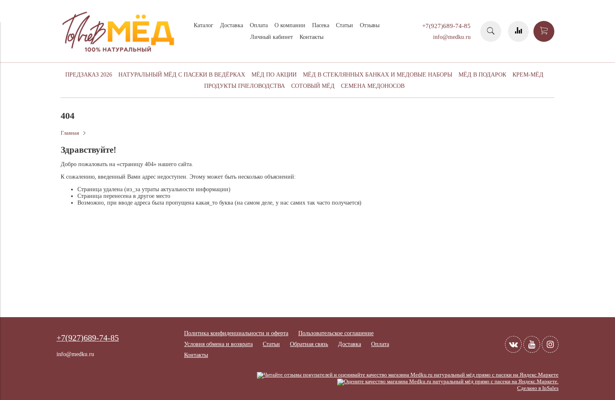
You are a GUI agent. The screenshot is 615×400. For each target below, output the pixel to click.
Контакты (311, 37)
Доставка (231, 25)
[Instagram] (550, 344)
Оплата (259, 25)
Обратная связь (309, 344)
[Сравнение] (518, 31)
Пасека (320, 25)
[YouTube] (531, 344)
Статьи (344, 25)
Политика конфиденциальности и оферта (236, 333)
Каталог (203, 25)
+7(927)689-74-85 (446, 25)
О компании (289, 25)
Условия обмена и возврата (218, 344)
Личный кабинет (271, 37)
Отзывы (369, 25)
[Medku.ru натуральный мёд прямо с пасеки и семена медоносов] (119, 55)
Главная (70, 133)
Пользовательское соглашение (336, 333)
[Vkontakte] (513, 344)
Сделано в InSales (538, 388)
